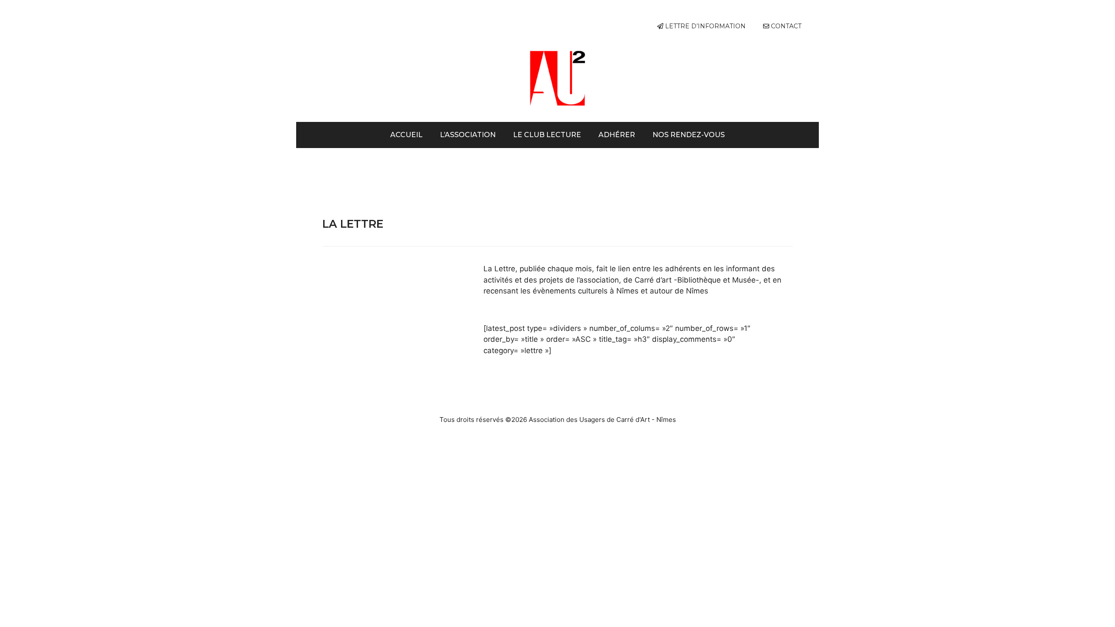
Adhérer (616, 135)
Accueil (406, 135)
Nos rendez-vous (688, 135)
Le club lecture (547, 135)
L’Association (468, 135)
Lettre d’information (704, 26)
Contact (785, 26)
